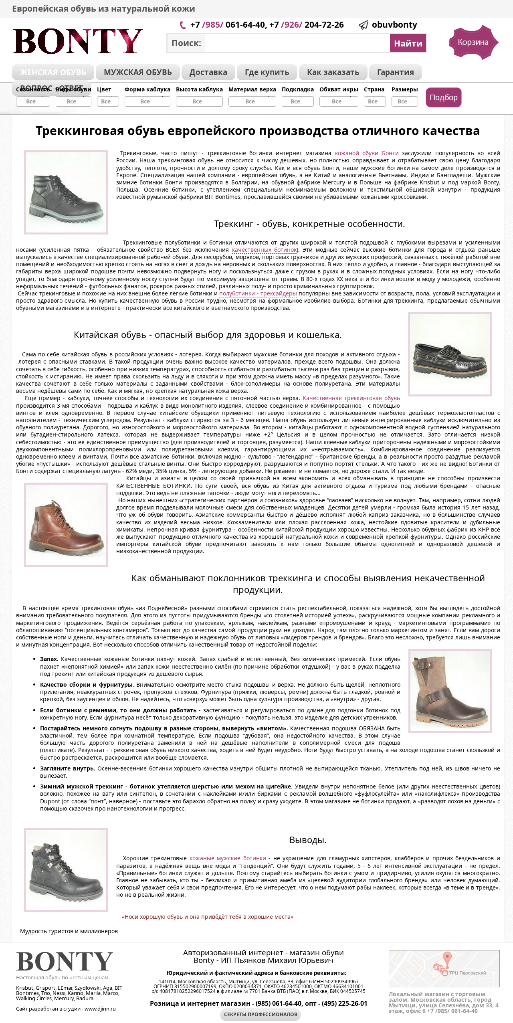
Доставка (208, 72)
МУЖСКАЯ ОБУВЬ (138, 72)
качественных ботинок (264, 249)
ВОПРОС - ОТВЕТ (51, 88)
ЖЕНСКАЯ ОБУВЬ (53, 72)
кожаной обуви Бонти (367, 153)
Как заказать (333, 72)
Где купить (267, 72)
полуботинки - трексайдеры (258, 293)
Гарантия (395, 72)
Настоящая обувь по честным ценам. (63, 977)
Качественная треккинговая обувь (351, 398)
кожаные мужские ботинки (228, 858)
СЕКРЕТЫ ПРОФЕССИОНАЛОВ (260, 1014)
